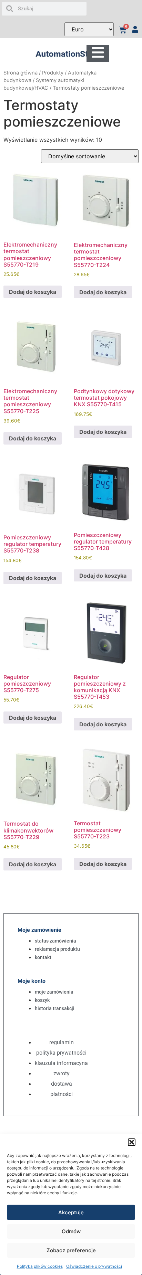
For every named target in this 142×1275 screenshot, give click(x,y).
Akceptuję (71, 1212)
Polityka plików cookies (40, 1266)
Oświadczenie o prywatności (94, 1266)
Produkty (52, 73)
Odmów (71, 1231)
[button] (131, 1142)
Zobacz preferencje (71, 1250)
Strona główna (20, 73)
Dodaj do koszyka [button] (32, 291)
